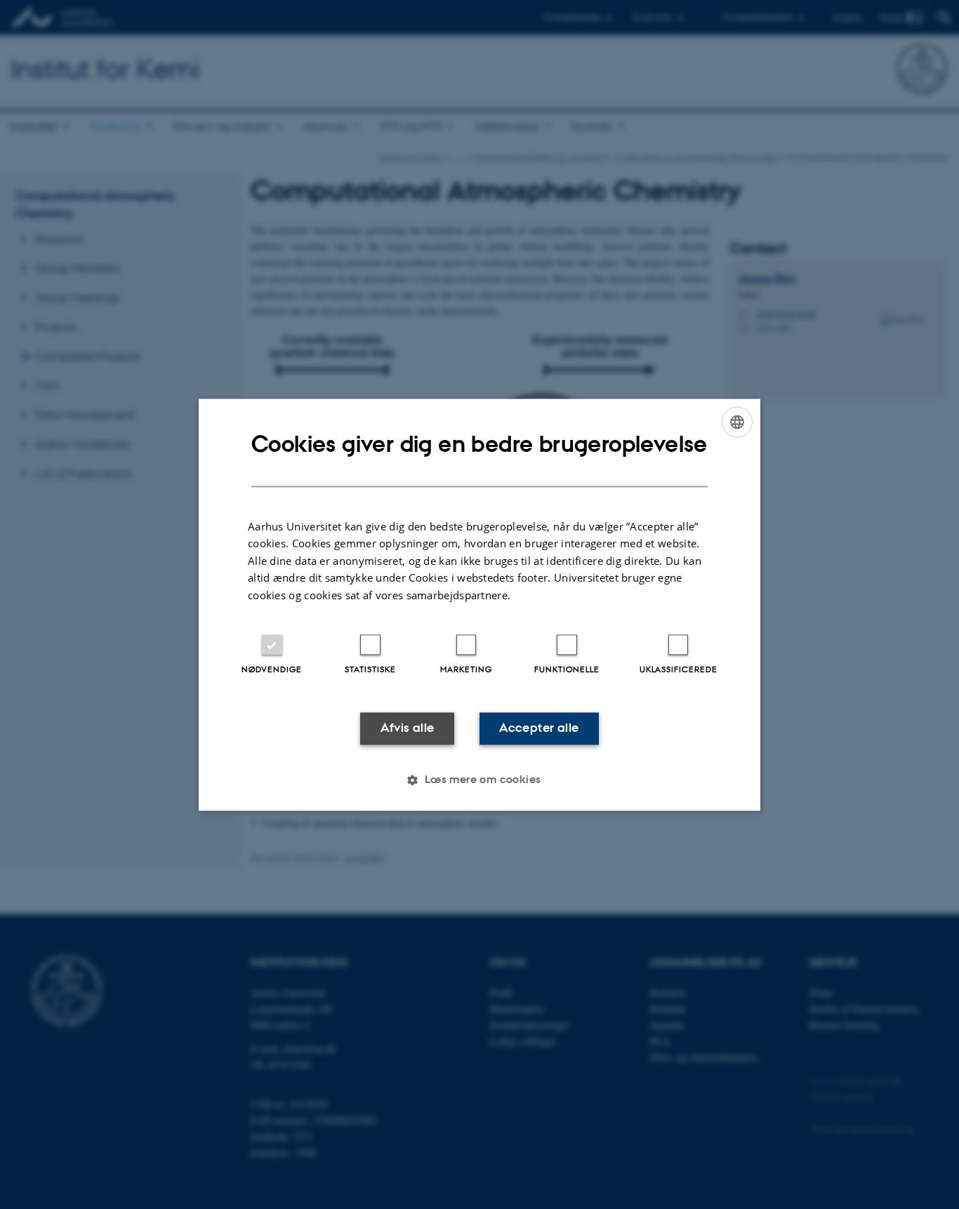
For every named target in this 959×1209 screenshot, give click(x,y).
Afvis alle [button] (408, 728)
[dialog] (479, 604)
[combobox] (737, 422)
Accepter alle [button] (538, 728)
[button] (479, 779)
